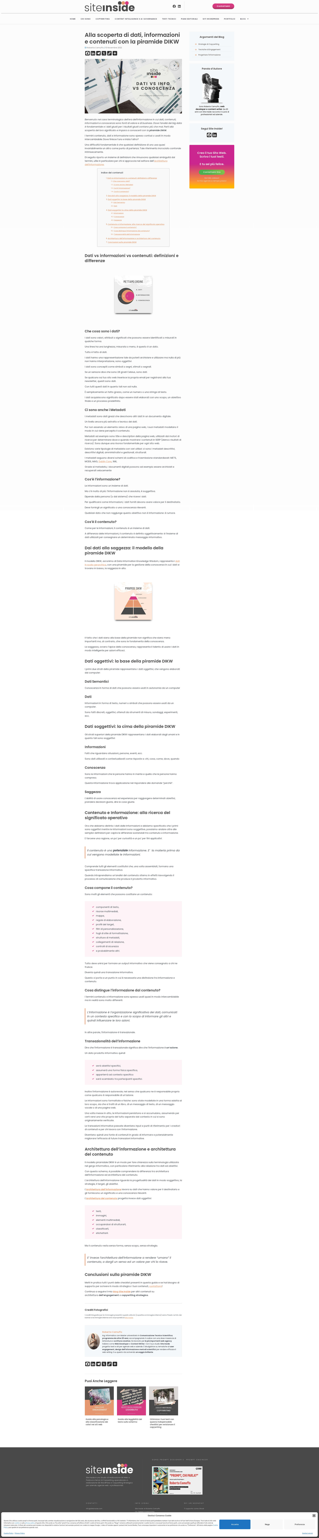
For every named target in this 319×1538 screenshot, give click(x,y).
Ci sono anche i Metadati (123, 185)
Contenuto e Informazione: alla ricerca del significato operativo (136, 224)
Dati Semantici (119, 202)
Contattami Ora (211, 172)
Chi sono (86, 19)
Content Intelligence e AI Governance (136, 19)
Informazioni (118, 213)
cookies (17, 1523)
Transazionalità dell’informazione (127, 234)
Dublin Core (105, 461)
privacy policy (30, 1523)
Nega (267, 1524)
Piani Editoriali (189, 19)
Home (73, 19)
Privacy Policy (20, 1533)
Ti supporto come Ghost (194, 1508)
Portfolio (229, 19)
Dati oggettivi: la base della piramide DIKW (127, 199)
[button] (314, 1515)
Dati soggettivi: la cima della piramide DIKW (127, 210)
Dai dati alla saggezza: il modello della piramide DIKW (132, 196)
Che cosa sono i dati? (121, 181)
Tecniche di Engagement (209, 49)
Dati (115, 206)
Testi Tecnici (169, 19)
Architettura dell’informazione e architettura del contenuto (134, 238)
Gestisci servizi (307, 1533)
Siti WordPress (211, 19)
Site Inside (129, 1317)
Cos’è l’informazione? (122, 188)
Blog (243, 19)
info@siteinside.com (94, 1508)
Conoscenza (119, 217)
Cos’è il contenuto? (121, 191)
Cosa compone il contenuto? (125, 227)
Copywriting (103, 19)
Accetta (235, 1524)
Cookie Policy (8, 1533)
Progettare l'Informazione (209, 55)
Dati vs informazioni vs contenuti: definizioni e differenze (132, 178)
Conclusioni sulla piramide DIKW (122, 242)
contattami (155, 1286)
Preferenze (300, 1524)
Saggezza (118, 220)
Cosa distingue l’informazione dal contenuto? (132, 231)
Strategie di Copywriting (208, 44)
